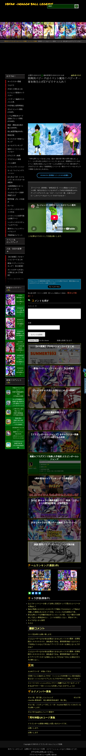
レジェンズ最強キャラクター (16, 94)
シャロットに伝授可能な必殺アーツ (16, 217)
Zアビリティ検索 (14, 155)
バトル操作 (12, 163)
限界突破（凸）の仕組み (16, 200)
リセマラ (11, 85)
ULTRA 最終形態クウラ (16, 280)
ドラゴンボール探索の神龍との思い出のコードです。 (48, 723)
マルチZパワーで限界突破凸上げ (16, 194)
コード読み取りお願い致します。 (40, 634)
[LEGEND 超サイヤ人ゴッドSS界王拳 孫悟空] (16, 30)
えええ (30, 623)
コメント (32, 306)
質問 (31, 665)
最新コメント (37, 628)
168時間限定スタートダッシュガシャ (15, 187)
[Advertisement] (54, 100)
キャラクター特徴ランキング (16, 140)
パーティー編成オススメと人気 (16, 100)
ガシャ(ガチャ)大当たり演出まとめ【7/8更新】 (16, 272)
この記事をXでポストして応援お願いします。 (45, 236)
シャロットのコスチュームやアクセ (16, 223)
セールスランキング (15, 145)
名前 (29, 323)
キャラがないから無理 (36, 620)
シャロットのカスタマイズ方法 (16, 210)
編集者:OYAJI (76, 75)
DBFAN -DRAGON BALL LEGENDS (29, 4)
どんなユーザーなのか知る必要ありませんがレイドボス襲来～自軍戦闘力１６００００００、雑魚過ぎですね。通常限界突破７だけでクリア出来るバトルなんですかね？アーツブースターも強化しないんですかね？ (54, 643)
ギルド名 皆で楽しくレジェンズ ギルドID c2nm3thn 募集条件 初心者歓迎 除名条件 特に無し (54, 699)
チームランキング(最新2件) (43, 565)
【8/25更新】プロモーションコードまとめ (16, 258)
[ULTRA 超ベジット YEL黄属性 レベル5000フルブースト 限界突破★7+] (49, 30)
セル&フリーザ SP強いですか (39, 671)
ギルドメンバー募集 (39, 691)
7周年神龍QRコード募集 (41, 717)
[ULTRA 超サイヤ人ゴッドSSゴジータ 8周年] (70, 30)
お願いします (33, 732)
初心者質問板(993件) (15, 131)
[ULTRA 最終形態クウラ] (5, 30)
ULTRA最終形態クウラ (20, 297)
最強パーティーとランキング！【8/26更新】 (16, 264)
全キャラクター (43, 37)
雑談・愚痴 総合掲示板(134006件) (15, 126)
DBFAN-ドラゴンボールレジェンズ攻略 (47, 744)
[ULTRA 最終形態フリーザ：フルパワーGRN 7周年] (38, 30)
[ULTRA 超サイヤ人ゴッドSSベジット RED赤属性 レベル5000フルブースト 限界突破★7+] (60, 30)
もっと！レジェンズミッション (16, 171)
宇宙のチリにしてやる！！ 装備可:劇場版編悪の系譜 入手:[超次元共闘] (18, 392)
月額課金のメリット (15, 235)
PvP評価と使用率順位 (16, 105)
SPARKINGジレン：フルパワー (20, 357)
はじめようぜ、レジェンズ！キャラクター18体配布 (16, 179)
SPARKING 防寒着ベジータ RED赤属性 (54, 175)
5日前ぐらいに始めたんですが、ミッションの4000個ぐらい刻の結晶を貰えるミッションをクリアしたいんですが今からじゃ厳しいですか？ (54, 677)
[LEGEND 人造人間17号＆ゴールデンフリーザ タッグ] (27, 30)
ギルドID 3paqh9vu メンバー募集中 (41, 712)
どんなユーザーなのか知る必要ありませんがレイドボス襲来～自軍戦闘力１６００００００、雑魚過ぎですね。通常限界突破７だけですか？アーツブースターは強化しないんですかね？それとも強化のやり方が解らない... (54, 656)
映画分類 (11, 135)
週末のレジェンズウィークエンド (16, 230)
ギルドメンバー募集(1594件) (15, 110)
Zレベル (11, 205)
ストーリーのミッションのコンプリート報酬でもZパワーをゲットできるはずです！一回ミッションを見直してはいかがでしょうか (53, 684)
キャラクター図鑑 (14, 81)
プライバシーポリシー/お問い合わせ (43, 754)
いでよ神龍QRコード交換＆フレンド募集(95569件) (15, 118)
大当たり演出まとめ (15, 89)
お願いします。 (34, 728)
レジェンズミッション (16, 167)
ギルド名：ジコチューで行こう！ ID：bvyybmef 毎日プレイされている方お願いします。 (54, 706)
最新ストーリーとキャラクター (16, 150)
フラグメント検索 (14, 159)
